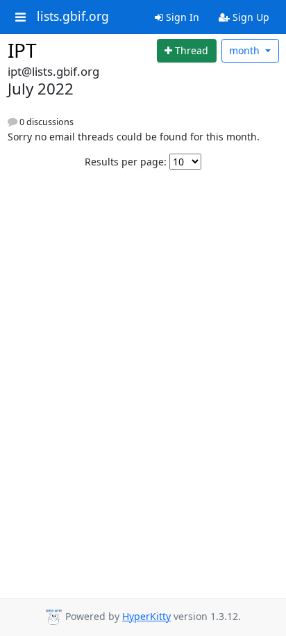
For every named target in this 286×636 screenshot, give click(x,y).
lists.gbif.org (73, 16)
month (245, 50)
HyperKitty (146, 616)
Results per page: (126, 161)
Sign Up (249, 17)
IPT (22, 50)
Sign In (181, 17)
